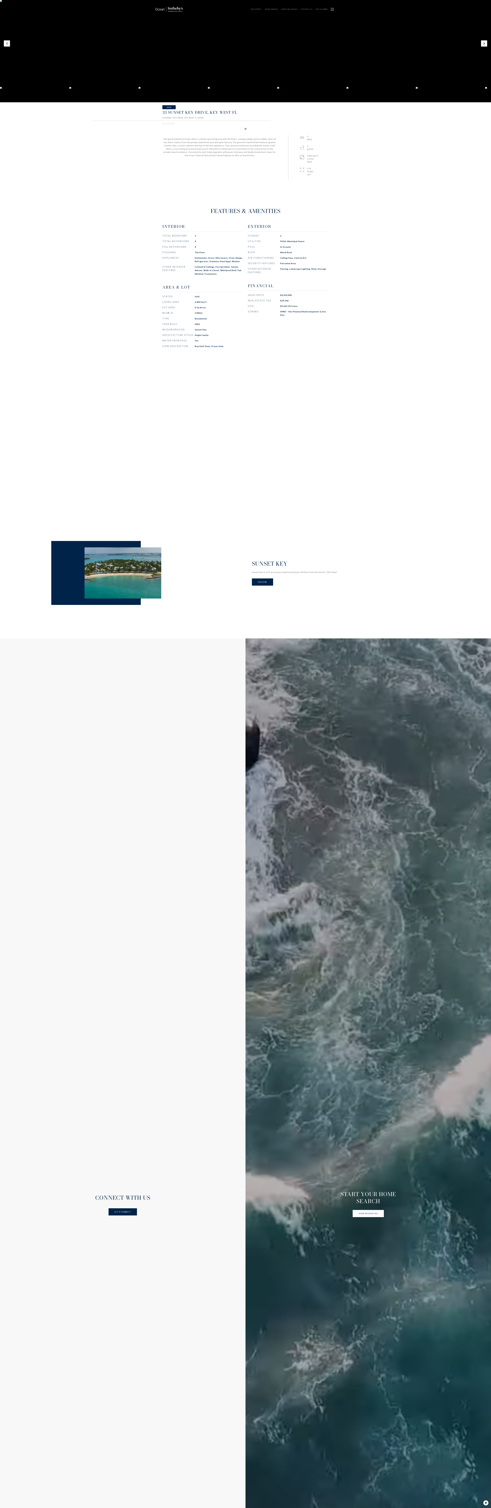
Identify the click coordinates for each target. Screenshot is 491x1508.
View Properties (368, 1213)
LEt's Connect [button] (123, 1212)
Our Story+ (256, 9)
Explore (262, 582)
